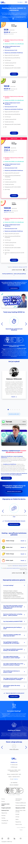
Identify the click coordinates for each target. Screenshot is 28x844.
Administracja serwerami (19, 799)
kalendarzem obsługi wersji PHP (20, 267)
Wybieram (14, 133)
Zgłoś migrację (14, 288)
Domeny (3, 815)
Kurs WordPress (6, 478)
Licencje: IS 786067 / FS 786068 (14, 794)
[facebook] (2, 838)
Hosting (3, 818)
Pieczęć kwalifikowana (21, 805)
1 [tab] (8, 409)
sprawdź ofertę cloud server (14, 491)
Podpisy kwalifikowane (21, 802)
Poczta (3, 801)
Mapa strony (4, 812)
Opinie (17, 819)
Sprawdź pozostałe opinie (14, 414)
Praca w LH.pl (19, 824)
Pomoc (3, 798)
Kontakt (17, 814)
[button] (20, 2)
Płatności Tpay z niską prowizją (20, 811)
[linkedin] (14, 838)
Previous (2, 323)
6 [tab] (19, 409)
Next (26, 323)
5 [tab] (17, 409)
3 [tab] (12, 409)
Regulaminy (18, 821)
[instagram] (8, 838)
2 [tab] (10, 409)
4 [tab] (14, 409)
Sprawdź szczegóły (14, 524)
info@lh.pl (15, 779)
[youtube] (20, 838)
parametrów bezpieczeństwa (13, 568)
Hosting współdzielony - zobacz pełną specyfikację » (14, 274)
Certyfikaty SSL (4, 820)
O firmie (17, 816)
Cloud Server (4, 823)
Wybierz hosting (14, 696)
